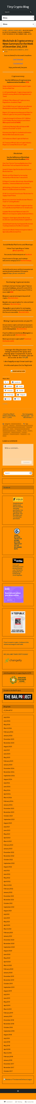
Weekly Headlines (15, 30)
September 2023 (9, 819)
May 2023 (7, 834)
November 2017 (9, 1067)
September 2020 (9, 947)
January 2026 (8, 736)
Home (5, 30)
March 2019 (8, 1009)
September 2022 (9, 863)
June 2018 (7, 1042)
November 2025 (9, 743)
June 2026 (7, 721)
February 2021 (8, 932)
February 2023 (8, 845)
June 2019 (7, 998)
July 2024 (7, 783)
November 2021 (9, 900)
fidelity (19, 430)
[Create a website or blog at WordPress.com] (18, 1091)
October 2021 (8, 903)
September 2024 (9, 776)
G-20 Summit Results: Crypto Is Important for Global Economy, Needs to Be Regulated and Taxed (17, 94)
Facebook (29, 254)
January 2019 (8, 1016)
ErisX (11, 429)
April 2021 (7, 925)
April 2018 (7, 1049)
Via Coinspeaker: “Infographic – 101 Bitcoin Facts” (27, 415)
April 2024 (7, 794)
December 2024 (9, 768)
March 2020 (8, 965)
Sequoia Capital (14, 434)
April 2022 (7, 881)
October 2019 (8, 983)
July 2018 (7, 1038)
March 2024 (8, 797)
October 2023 (8, 816)
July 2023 (7, 827)
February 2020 (8, 969)
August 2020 (8, 951)
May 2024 (7, 790)
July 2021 (7, 914)
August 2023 (8, 823)
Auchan (5, 425)
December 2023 (9, 808)
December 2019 (9, 976)
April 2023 (7, 838)
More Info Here (13, 298)
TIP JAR (25, 358)
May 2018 (7, 1046)
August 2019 (8, 991)
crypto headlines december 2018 (16, 427)
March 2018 (8, 1053)
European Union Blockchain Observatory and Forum (16, 429)
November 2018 (9, 1024)
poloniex (5, 434)
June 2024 (7, 787)
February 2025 (8, 761)
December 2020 (9, 940)
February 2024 (8, 801)
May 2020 (7, 958)
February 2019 (8, 1013)
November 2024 (9, 772)
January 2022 (8, 892)
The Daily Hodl (18, 63)
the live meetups (26, 260)
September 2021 (9, 907)
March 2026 (8, 728)
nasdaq (24, 432)
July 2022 (7, 870)
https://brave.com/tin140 (16, 273)
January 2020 (8, 973)
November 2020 (9, 943)
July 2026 (7, 717)
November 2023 (9, 812)
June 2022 (7, 874)
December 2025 (9, 739)
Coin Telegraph (18, 59)
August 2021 (8, 911)
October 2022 (8, 860)
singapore (23, 434)
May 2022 (7, 878)
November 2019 (9, 980)
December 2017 (9, 1064)
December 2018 (9, 1020)
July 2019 (7, 994)
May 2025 (7, 757)
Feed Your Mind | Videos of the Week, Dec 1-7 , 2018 (9, 415)
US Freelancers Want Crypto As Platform (15, 138)
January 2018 (8, 1060)
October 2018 (8, 1027)
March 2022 (8, 885)
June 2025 (7, 754)
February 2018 (8, 1056)
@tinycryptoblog (18, 250)
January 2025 (8, 765)
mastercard (6, 432)
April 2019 (7, 1005)
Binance (12, 425)
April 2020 (7, 962)
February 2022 (8, 889)
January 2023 (8, 849)
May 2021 (7, 922)
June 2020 (7, 954)
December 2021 (9, 896)
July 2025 (7, 750)
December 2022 (9, 852)
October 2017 (8, 1071)
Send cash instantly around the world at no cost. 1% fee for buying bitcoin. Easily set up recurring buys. (18, 570)
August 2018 (8, 1035)
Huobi (30, 430)
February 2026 (8, 732)
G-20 (24, 430)
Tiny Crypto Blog (18, 6)
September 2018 (9, 1031)
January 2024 (8, 805)
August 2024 (8, 779)
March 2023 (8, 841)
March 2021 (7, 929)
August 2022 (8, 867)
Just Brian (9, 50)
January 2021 (8, 936)
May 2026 (7, 724)
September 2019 (9, 987)
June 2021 (7, 918)
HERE (27, 82)
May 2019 (7, 1002)
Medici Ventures (16, 432)
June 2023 (7, 830)
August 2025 (8, 746)
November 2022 (9, 856)
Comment (26, 462)
